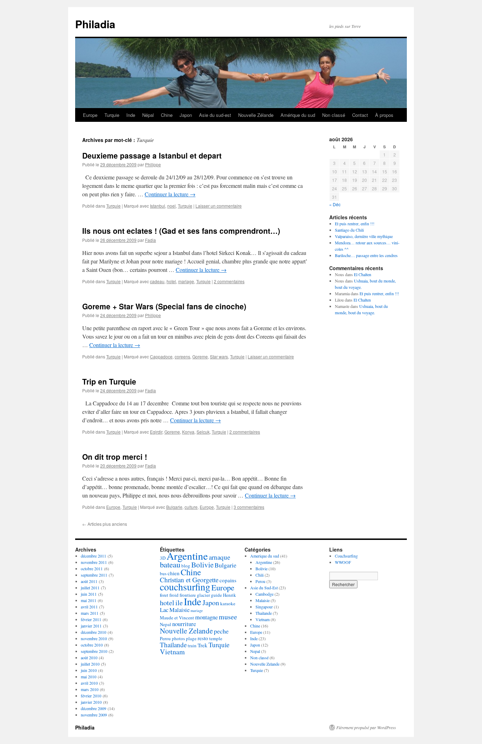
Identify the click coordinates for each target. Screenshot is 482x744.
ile (179, 602)
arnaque (219, 557)
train (192, 645)
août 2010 (89, 657)
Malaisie (179, 610)
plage (191, 638)
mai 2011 (88, 600)
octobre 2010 (92, 645)
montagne (206, 617)
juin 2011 (89, 594)
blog (185, 566)
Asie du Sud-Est (264, 587)
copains (227, 580)
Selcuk (203, 432)
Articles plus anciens (104, 524)
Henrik (229, 595)
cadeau (157, 281)
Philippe (153, 164)
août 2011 (89, 581)
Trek (202, 645)
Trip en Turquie (109, 381)
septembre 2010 (94, 651)
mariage (186, 281)
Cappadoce (161, 356)
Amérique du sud (298, 115)
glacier (203, 595)
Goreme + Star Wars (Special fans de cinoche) (164, 306)
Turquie (111, 115)
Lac (164, 610)
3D (162, 558)
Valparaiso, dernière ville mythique (364, 236)
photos (178, 638)
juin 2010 (89, 670)
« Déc (335, 204)
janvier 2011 (91, 626)
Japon (186, 115)
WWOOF (343, 562)
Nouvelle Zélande (255, 115)
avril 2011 (89, 606)
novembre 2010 (94, 638)
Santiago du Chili (349, 230)
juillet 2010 (90, 664)
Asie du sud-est (215, 115)
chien (174, 573)
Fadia (150, 240)
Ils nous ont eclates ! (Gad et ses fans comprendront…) (181, 230)
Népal (148, 115)
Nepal (165, 624)
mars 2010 (89, 689)
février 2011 (91, 619)
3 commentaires (249, 507)
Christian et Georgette (189, 579)
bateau (170, 564)
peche (221, 631)
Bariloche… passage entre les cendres (366, 255)
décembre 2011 (93, 556)
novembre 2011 (94, 562)
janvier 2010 (91, 702)
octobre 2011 (92, 568)
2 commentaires (229, 281)
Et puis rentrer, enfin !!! (354, 223)
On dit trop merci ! (114, 456)
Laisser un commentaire (218, 206)
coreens (182, 356)
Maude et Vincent (177, 617)
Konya (188, 432)
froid (174, 595)
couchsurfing (185, 586)
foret (164, 595)
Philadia (95, 23)
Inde (130, 115)
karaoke (227, 603)
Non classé (333, 115)
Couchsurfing (346, 556)
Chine (167, 115)
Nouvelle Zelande (186, 631)
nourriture (184, 624)
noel (171, 206)
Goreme (200, 356)
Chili (259, 575)
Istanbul (157, 206)
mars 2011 (89, 613)
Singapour (264, 606)
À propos (384, 115)
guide (216, 595)
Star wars (219, 356)
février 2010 (91, 695)
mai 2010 (88, 676)
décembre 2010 (93, 632)
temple (215, 638)
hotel (171, 281)
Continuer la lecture (170, 194)
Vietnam (172, 651)
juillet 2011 (90, 587)
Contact (360, 115)
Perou (165, 638)
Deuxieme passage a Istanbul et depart (152, 155)
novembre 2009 (94, 715)
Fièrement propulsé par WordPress (366, 727)
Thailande (173, 644)
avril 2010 (89, 683)
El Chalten (362, 274)
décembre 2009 (93, 708)
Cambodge (264, 594)
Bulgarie (174, 507)
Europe (90, 115)
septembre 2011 (94, 575)
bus (163, 573)
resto (203, 638)
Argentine (187, 556)
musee (228, 616)
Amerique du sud (264, 556)
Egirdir (156, 432)
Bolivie (202, 565)
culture (191, 507)
